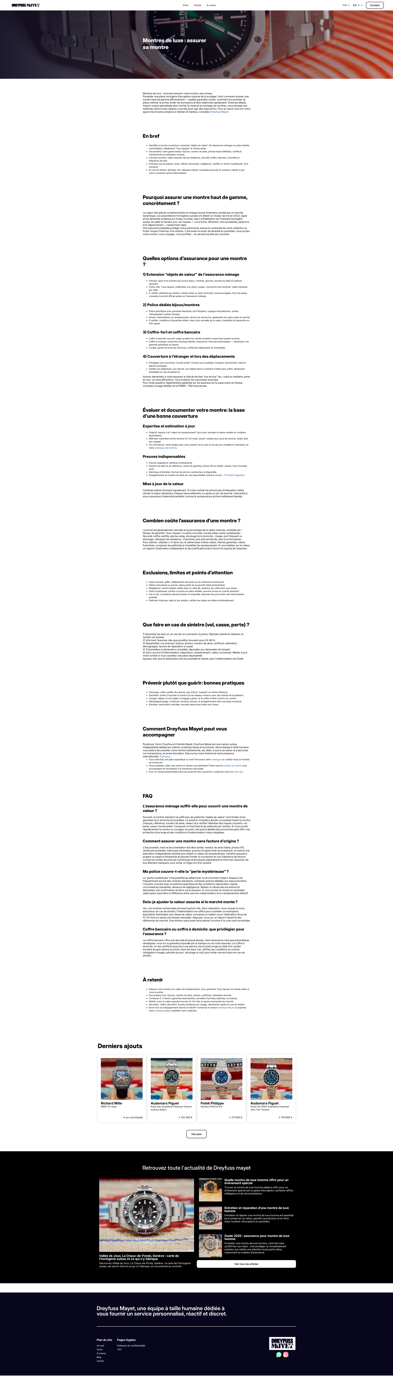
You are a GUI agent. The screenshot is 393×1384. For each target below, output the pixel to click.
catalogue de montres (166, 447)
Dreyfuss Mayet (219, 111)
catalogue (216, 759)
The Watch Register (233, 475)
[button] (358, 5)
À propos (165, 756)
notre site (238, 771)
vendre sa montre (232, 765)
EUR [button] (345, 5)
